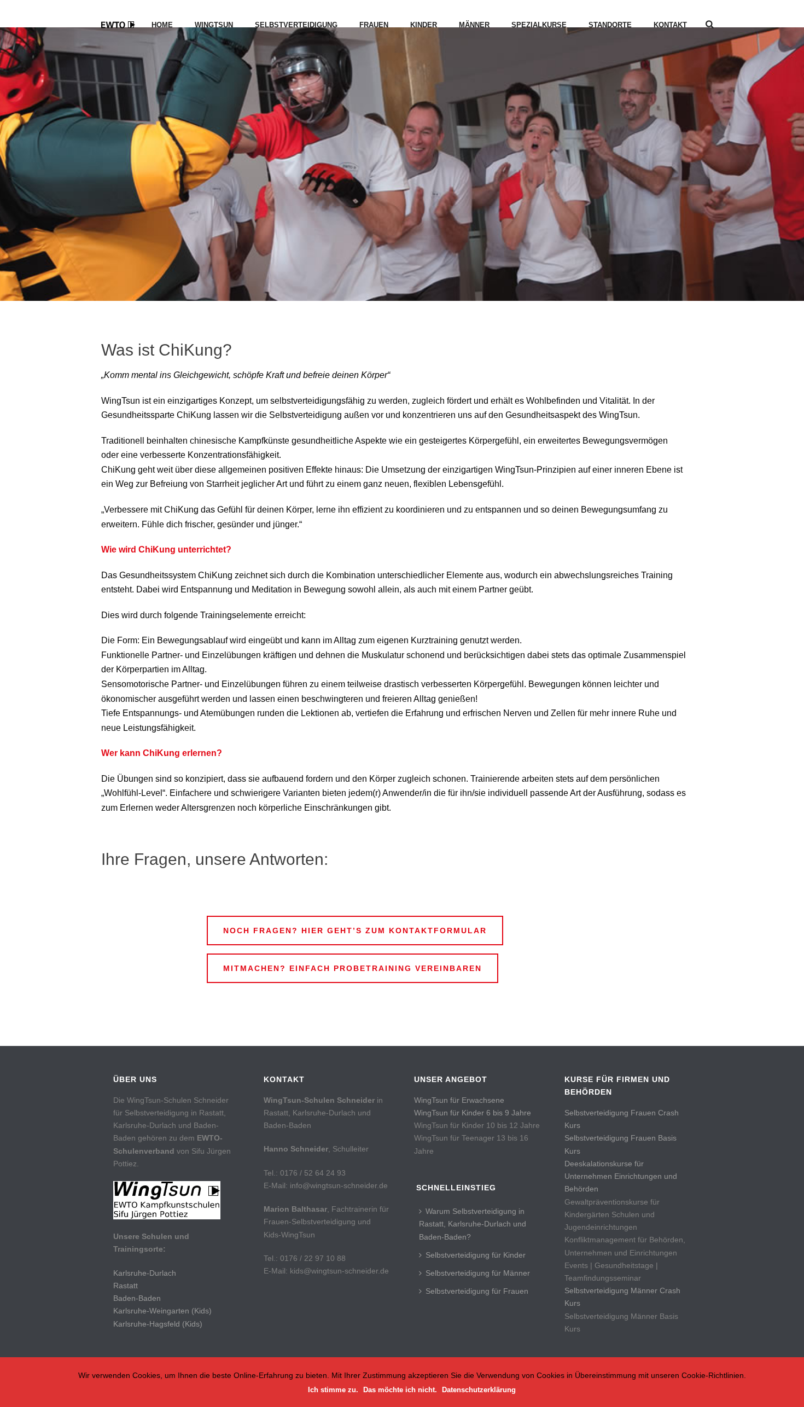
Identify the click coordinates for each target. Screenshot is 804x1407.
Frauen (373, 25)
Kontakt (670, 25)
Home (162, 25)
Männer (474, 25)
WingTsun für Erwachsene (459, 1100)
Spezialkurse (539, 25)
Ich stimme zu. (333, 1390)
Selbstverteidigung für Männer (478, 1273)
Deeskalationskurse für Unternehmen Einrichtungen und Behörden (620, 1176)
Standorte (610, 25)
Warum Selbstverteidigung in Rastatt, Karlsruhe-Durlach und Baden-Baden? (472, 1224)
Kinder (423, 25)
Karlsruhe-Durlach (144, 1273)
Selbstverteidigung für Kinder (476, 1255)
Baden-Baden (137, 1298)
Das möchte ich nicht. (400, 1390)
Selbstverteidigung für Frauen (477, 1291)
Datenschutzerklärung (479, 1390)
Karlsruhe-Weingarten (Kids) (162, 1310)
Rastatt (125, 1285)
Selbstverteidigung (296, 25)
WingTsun (214, 25)
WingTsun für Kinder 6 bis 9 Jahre (472, 1112)
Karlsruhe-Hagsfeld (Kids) (157, 1323)
